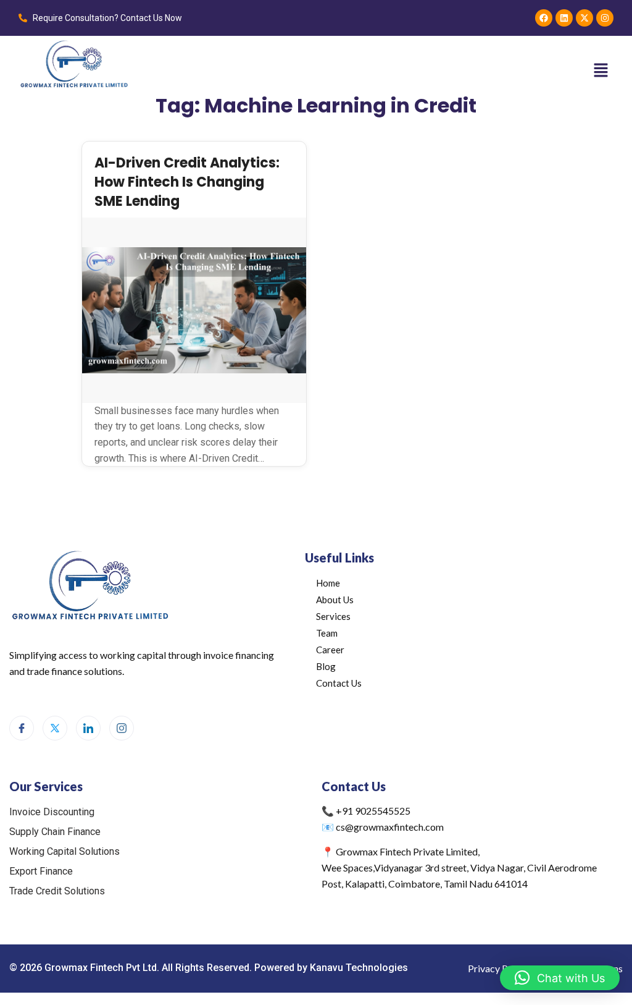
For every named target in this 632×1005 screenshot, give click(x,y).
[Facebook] (543, 18)
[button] (601, 69)
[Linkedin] (564, 18)
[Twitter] (55, 728)
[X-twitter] (584, 18)
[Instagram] (604, 18)
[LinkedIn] (88, 728)
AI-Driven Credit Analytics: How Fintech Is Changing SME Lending (187, 182)
